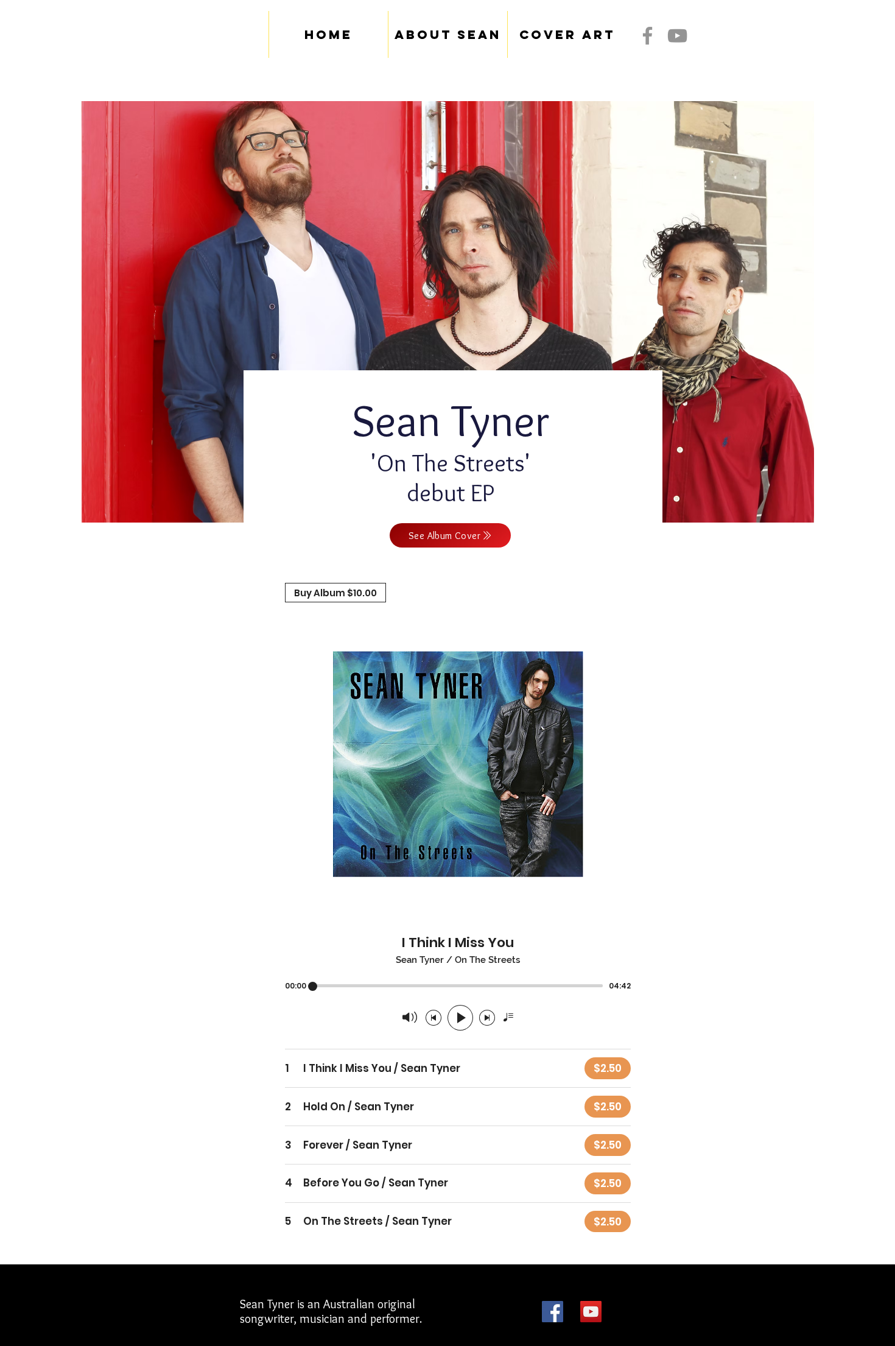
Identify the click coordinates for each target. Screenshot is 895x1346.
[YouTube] (677, 36)
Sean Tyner (450, 420)
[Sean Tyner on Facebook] (552, 1311)
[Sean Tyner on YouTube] (591, 1311)
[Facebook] (647, 36)
